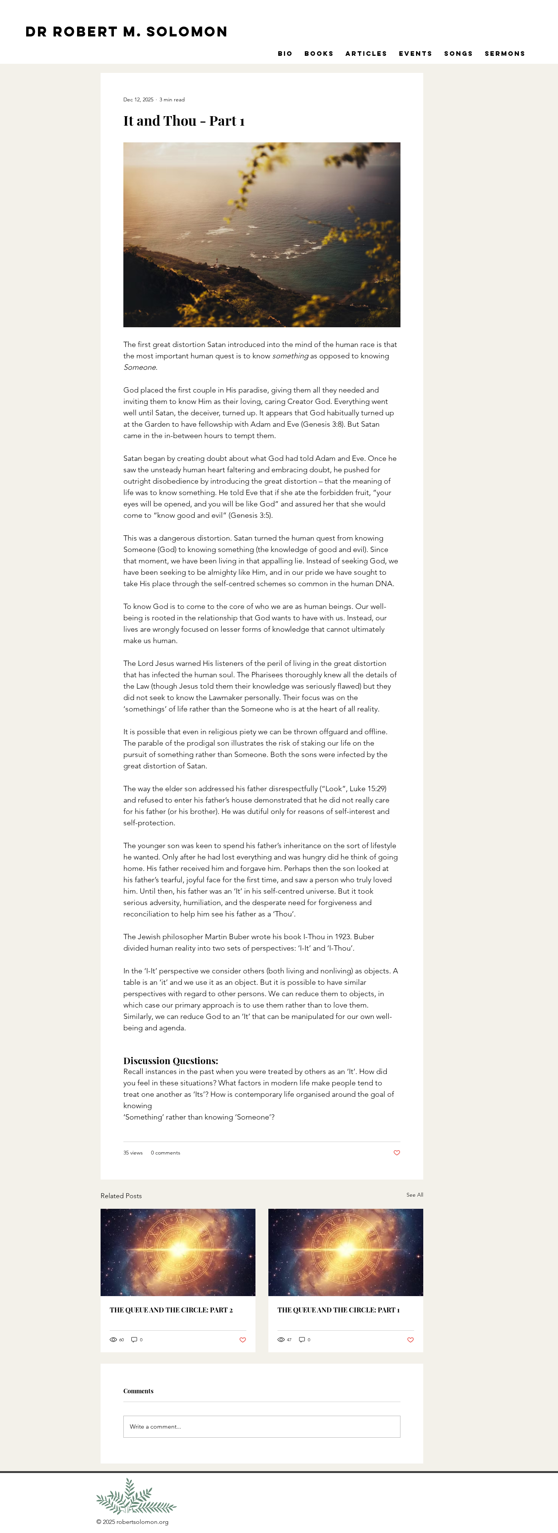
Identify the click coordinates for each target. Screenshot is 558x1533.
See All (415, 1194)
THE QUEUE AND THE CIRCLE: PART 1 (338, 1309)
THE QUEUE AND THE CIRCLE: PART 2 (171, 1309)
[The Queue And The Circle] (178, 1252)
